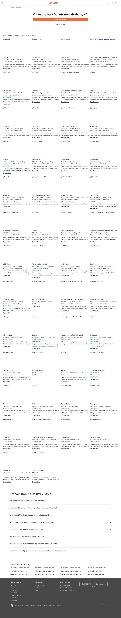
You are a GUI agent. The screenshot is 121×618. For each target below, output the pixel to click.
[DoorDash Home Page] (53, 3)
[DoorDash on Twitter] (106, 605)
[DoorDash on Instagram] (109, 605)
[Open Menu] (2, 3)
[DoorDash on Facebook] (103, 605)
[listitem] (13, 568)
